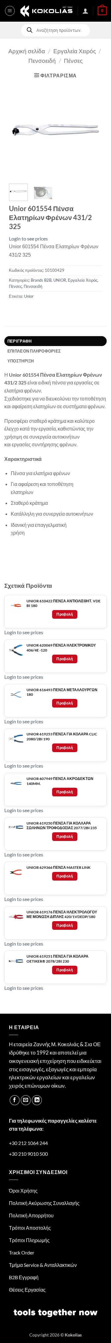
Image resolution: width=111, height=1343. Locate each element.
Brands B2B (41, 280)
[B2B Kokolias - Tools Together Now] (46, 11)
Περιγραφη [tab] (19, 341)
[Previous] (18, 131)
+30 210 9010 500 (28, 1154)
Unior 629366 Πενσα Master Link (58, 867)
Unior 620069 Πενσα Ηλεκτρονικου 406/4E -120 (61, 647)
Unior (29, 296)
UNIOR (59, 280)
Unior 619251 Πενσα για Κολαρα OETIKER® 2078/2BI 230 (57, 959)
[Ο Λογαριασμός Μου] (85, 11)
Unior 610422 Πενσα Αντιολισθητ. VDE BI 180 (64, 603)
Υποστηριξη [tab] (20, 360)
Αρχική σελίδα (26, 50)
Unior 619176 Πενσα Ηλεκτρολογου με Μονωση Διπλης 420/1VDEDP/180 (62, 914)
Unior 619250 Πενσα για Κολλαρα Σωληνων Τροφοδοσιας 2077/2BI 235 (62, 825)
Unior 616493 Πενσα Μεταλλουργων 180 (62, 692)
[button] (10, 11)
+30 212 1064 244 (28, 1143)
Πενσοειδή (42, 60)
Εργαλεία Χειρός (74, 50)
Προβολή (64, 614)
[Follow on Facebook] (15, 1100)
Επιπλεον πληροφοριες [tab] (34, 351)
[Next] (92, 131)
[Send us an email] (26, 1100)
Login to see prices (28, 238)
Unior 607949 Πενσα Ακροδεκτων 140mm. (60, 781)
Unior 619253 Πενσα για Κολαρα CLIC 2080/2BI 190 (62, 736)
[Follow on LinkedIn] (37, 1100)
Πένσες (73, 60)
